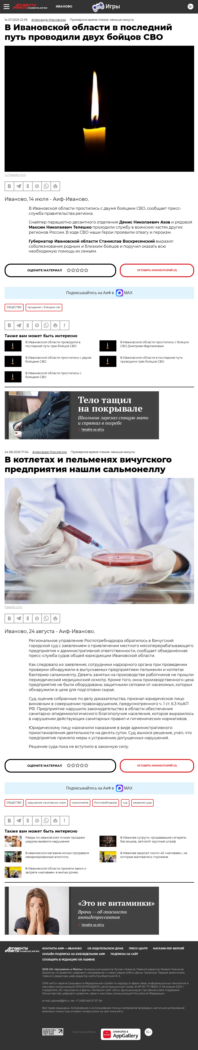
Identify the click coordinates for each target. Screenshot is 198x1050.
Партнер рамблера (83, 1031)
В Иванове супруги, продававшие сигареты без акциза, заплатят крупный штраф (153, 839)
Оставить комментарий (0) (157, 270)
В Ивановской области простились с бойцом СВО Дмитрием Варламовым (154, 344)
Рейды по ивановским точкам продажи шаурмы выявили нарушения (55, 839)
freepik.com (13, 607)
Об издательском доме (105, 948)
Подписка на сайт (124, 954)
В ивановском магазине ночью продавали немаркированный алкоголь (57, 855)
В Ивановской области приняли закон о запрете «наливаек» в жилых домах (55, 870)
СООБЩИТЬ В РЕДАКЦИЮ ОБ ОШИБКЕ (68, 959)
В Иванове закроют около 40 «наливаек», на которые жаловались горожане (153, 855)
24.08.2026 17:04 (16, 452)
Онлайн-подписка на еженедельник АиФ (73, 954)
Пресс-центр (138, 948)
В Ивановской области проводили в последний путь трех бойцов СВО (52, 344)
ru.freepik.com (15, 175)
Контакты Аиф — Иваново (62, 948)
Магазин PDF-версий (168, 948)
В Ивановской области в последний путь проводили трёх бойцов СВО (151, 359)
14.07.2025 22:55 (16, 20)
